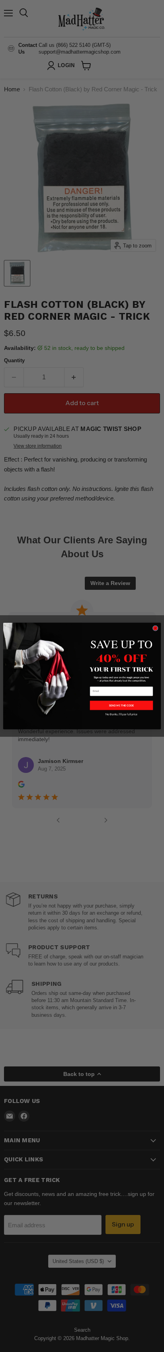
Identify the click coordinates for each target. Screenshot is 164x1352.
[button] (121, 705)
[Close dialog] (155, 628)
